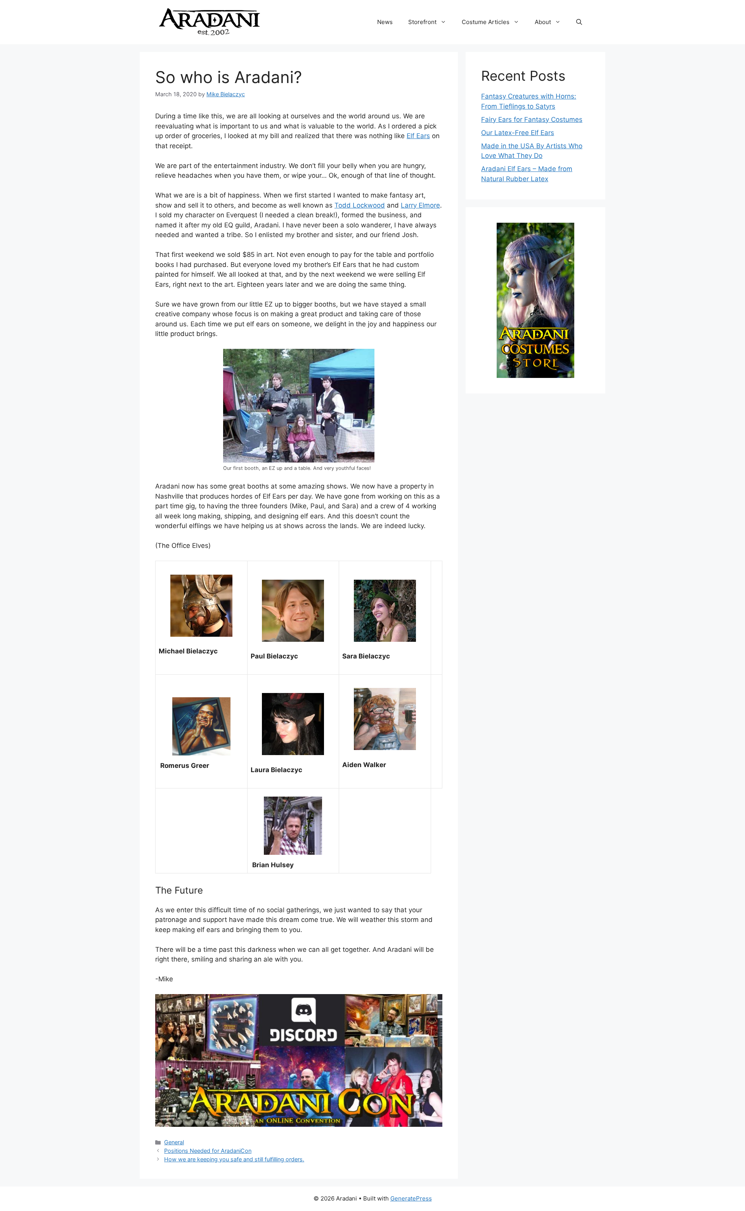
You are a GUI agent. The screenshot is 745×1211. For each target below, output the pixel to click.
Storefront (422, 22)
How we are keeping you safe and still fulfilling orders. (234, 1159)
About (543, 22)
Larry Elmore (420, 205)
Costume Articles (485, 22)
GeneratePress (411, 1198)
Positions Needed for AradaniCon (207, 1150)
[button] (579, 22)
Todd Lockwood (359, 205)
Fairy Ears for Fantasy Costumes (531, 119)
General (174, 1142)
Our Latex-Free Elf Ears (517, 133)
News (385, 22)
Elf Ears (418, 136)
